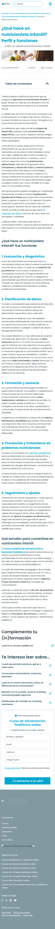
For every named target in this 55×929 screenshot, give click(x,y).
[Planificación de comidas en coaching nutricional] (50, 703)
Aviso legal (6, 912)
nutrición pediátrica (39, 453)
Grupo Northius (12, 768)
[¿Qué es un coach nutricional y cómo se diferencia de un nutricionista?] (50, 684)
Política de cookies (21, 912)
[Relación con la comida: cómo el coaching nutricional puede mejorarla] (50, 693)
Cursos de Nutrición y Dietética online (20, 859)
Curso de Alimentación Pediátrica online (18, 16)
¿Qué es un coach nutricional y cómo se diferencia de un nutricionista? (22, 684)
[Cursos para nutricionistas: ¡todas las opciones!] (50, 675)
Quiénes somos (9, 827)
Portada (5, 13)
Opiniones (7, 831)
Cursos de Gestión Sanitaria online (19, 864)
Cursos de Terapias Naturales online (20, 876)
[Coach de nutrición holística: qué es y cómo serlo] (50, 666)
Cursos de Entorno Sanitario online (19, 868)
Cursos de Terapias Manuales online (19, 872)
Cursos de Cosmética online (16, 880)
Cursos (5, 823)
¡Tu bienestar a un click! (27, 781)
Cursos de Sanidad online (20, 13)
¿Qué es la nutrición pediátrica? (17, 645)
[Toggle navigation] (50, 4)
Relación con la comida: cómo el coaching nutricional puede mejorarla (24, 693)
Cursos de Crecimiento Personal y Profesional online (24, 886)
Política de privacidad (11, 915)
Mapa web (27, 915)
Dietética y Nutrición (41, 13)
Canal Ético (7, 839)
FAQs (4, 835)
